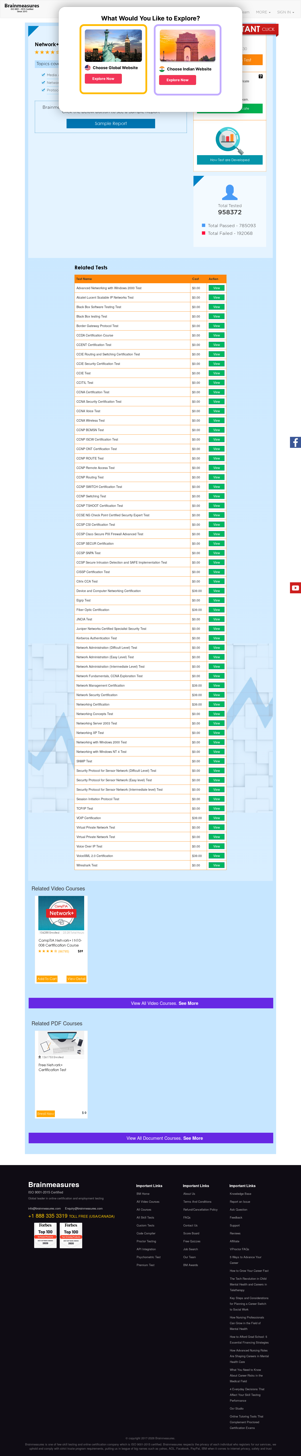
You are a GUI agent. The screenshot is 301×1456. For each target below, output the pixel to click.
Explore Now (103, 78)
